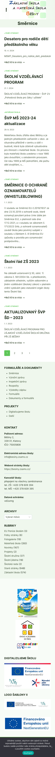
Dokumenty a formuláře (21, 398)
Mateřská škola (12, 112)
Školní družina (11, 555)
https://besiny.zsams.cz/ (17, 469)
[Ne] (51, 747)
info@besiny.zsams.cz (16, 457)
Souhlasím (28, 753)
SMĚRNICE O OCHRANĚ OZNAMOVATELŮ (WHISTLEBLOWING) (25, 191)
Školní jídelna (11, 560)
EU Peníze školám (13, 531)
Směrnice (14, 373)
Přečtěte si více (14, 62)
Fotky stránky (11, 535)
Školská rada (11, 564)
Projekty (8, 551)
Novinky (8, 547)
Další (11, 416)
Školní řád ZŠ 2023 (21, 261)
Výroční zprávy (17, 377)
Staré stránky (11, 33)
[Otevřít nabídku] (6, 10)
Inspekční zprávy (18, 381)
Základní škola (12, 572)
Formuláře (14, 394)
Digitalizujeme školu (19, 411)
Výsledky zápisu (17, 390)
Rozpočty (14, 385)
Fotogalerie (10, 539)
